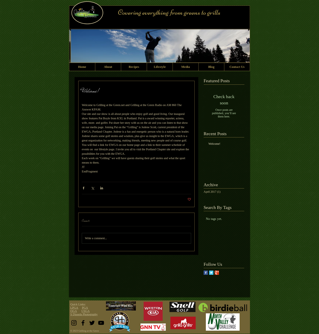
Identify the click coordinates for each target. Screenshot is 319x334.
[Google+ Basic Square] (217, 273)
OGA (73, 311)
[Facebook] (83, 322)
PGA (85, 307)
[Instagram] (74, 322)
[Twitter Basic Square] (211, 273)
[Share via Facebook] (83, 188)
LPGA (74, 307)
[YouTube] (101, 322)
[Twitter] (92, 322)
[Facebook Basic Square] (206, 273)
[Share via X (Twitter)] (92, 188)
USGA (85, 311)
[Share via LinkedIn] (101, 188)
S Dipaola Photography (84, 314)
